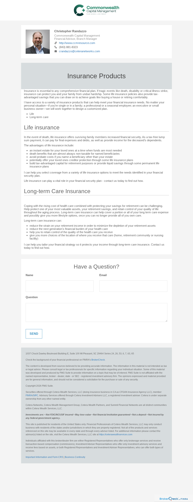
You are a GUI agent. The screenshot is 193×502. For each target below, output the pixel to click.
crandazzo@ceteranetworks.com (79, 51)
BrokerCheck (98, 359)
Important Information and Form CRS (44, 457)
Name (29, 275)
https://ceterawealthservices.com (115, 434)
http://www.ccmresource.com (77, 43)
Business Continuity (75, 457)
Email (103, 275)
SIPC (35, 395)
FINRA (29, 395)
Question (32, 297)
